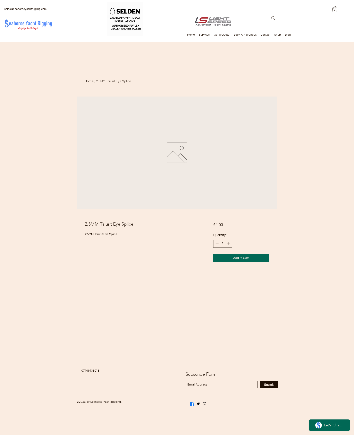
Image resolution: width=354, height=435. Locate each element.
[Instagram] (204, 404)
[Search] (273, 18)
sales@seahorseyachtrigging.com (25, 8)
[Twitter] (198, 404)
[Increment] (228, 243)
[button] (334, 9)
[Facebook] (192, 404)
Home (89, 81)
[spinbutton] (222, 243)
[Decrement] (216, 243)
